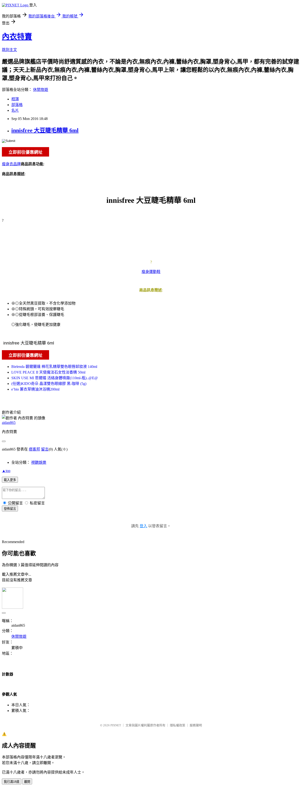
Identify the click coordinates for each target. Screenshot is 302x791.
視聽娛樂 (38, 462)
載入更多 (10, 480)
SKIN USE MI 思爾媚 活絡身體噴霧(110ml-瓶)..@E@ (54, 378)
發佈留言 (10, 508)
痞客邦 (34, 449)
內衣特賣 (17, 36)
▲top (6, 471)
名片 (15, 110)
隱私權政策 (177, 725)
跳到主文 (9, 50)
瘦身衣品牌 (11, 164)
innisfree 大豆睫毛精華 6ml (45, 130)
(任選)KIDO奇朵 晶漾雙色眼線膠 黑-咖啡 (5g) (48, 384)
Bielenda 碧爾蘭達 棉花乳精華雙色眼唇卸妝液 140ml (54, 367)
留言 (45, 449)
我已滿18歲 (11, 781)
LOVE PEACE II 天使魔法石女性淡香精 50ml (48, 372)
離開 (27, 781)
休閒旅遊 (40, 90)
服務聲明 (196, 725)
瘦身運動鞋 (151, 272)
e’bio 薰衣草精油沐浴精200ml (35, 389)
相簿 (15, 99)
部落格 (17, 105)
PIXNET (115, 725)
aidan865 (9, 423)
